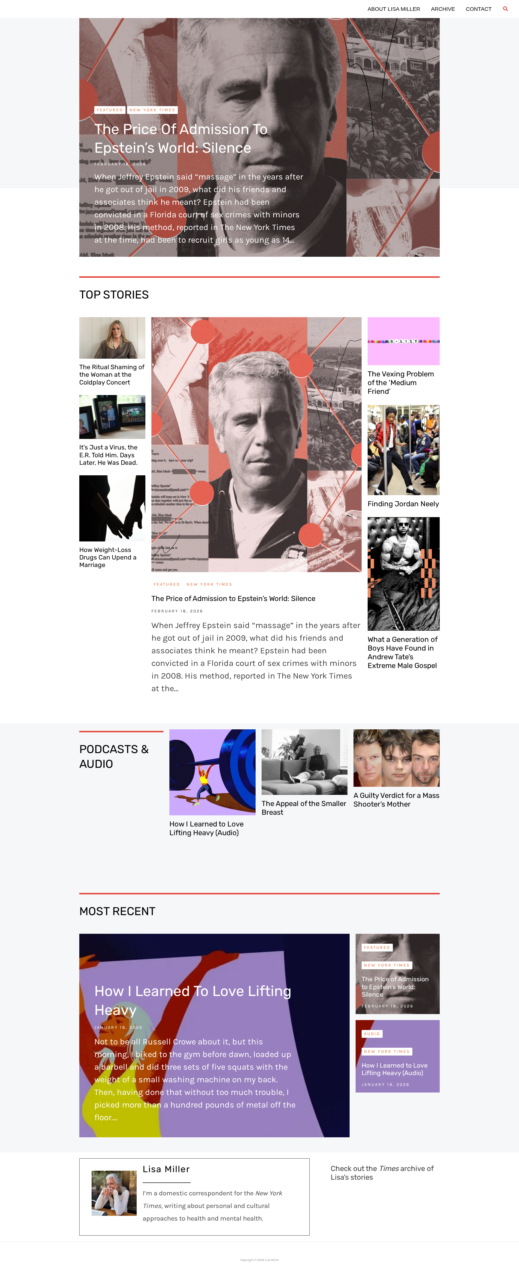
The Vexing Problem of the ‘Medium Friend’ (401, 383)
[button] (505, 9)
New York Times (152, 109)
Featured (110, 109)
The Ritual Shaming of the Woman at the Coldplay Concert (111, 374)
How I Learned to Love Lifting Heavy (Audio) (206, 828)
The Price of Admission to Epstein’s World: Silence (233, 598)
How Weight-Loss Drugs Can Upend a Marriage (108, 557)
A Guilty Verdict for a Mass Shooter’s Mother (396, 799)
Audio (372, 1033)
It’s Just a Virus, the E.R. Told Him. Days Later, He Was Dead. (108, 454)
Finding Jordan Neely (403, 504)
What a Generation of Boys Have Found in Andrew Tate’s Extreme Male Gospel (402, 652)
